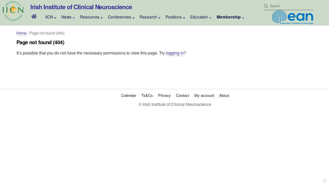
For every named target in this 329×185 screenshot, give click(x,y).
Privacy (164, 95)
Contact (182, 95)
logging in (175, 53)
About (224, 95)
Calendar (128, 95)
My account (204, 95)
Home (21, 32)
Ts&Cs (147, 95)
